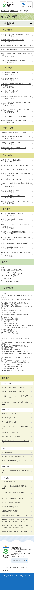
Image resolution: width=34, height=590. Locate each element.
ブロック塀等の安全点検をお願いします (13, 196)
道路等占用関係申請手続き (9, 49)
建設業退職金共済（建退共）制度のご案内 (13, 120)
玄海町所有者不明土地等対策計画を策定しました (15, 136)
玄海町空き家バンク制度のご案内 (11, 160)
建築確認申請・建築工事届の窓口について (13, 148)
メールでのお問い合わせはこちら (13, 281)
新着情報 (9, 23)
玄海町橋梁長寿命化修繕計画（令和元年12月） (15, 60)
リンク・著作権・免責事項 (10, 567)
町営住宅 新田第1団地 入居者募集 (12, 213)
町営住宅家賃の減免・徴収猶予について (13, 247)
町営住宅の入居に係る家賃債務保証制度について (15, 232)
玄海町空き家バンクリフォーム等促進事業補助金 (15, 173)
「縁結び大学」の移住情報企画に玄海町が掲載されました (15, 471)
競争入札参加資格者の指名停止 (10, 78)
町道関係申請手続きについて (9, 45)
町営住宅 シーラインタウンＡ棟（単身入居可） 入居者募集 (15, 397)
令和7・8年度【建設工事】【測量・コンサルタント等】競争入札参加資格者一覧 (16, 110)
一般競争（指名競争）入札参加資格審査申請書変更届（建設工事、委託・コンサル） (16, 103)
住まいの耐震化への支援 (8, 169)
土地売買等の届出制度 (7, 132)
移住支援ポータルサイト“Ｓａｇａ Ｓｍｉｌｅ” (15, 201)
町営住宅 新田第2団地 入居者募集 (12, 219)
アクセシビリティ (7, 570)
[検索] (23, 4)
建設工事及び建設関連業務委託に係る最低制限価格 (16, 96)
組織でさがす (14, 11)
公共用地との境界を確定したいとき (11, 142)
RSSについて (24, 570)
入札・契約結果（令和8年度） (10, 72)
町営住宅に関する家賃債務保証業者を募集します (15, 237)
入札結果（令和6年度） (8, 116)
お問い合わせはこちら (19, 560)
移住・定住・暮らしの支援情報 (10, 190)
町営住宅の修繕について (8, 243)
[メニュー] (30, 4)
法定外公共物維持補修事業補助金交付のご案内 (15, 34)
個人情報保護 (25, 567)
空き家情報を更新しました (9, 165)
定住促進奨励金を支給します (9, 179)
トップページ (5, 11)
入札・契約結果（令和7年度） (10, 91)
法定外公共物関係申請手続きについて (12, 40)
